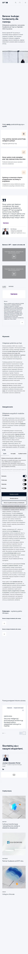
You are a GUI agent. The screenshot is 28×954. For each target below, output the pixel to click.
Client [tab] (4, 286)
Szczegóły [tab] (13, 453)
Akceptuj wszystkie (14, 494)
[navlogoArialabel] (5, 2)
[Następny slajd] (24, 733)
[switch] (25, 480)
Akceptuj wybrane (14, 498)
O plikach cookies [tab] (22, 453)
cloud (3, 391)
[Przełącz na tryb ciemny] (20, 2)
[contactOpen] (14, 775)
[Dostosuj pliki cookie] (14, 256)
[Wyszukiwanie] (16, 2)
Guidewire (22, 423)
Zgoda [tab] (4, 453)
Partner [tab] (11, 286)
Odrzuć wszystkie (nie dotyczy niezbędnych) (14, 502)
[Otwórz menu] (25, 2)
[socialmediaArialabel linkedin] (3, 769)
